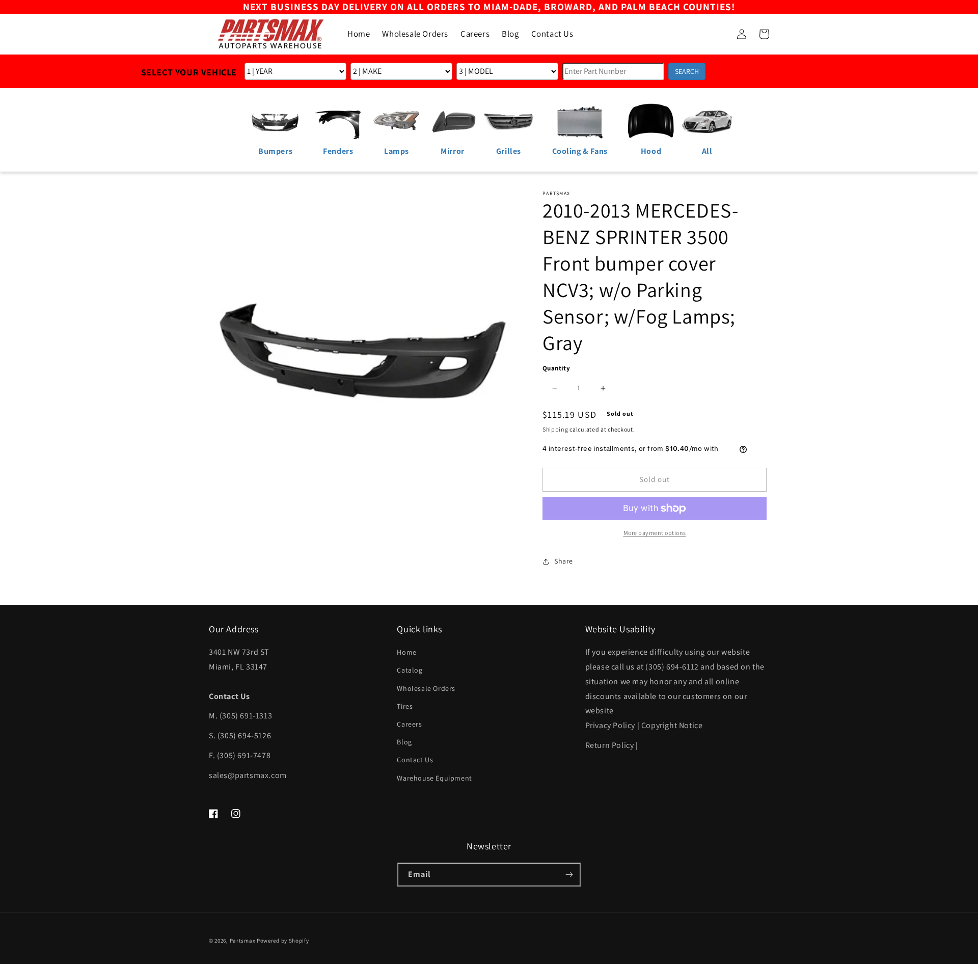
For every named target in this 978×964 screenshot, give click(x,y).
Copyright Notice (672, 725)
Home (406, 652)
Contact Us (415, 759)
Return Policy (609, 745)
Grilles (508, 151)
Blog (404, 741)
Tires (405, 706)
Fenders (338, 151)
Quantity (556, 368)
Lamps (396, 151)
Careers (409, 724)
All (707, 151)
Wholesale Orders (426, 688)
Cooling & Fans (580, 151)
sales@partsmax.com (248, 775)
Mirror (453, 151)
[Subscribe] (569, 875)
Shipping (555, 429)
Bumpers (275, 151)
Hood (651, 151)
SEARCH (687, 71)
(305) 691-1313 (246, 715)
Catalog (409, 670)
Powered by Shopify (283, 940)
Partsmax (243, 940)
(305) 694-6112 (671, 666)
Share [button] (563, 561)
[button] (719, 34)
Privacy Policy (610, 725)
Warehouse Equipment (434, 778)
